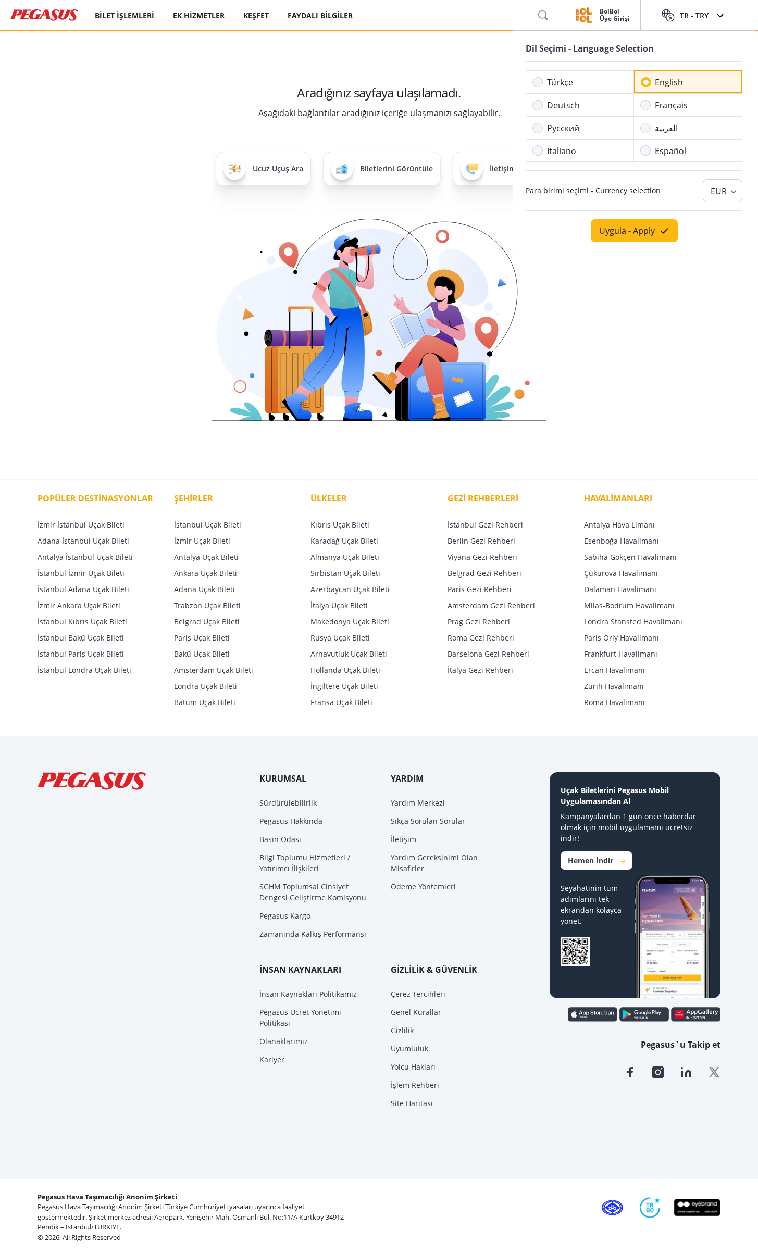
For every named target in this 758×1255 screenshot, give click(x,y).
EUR (719, 191)
